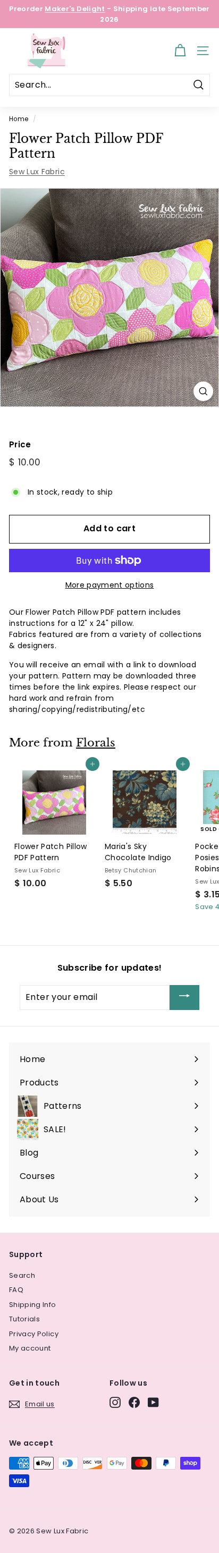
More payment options (109, 585)
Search (22, 1275)
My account (30, 1348)
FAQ (16, 1290)
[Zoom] (203, 391)
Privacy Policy (33, 1334)
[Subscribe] (184, 997)
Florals (95, 743)
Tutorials (24, 1319)
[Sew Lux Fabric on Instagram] (115, 1402)
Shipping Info (32, 1305)
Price (20, 444)
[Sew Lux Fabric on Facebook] (134, 1402)
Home (18, 119)
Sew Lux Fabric (37, 171)
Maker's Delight (75, 9)
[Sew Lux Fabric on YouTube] (153, 1402)
